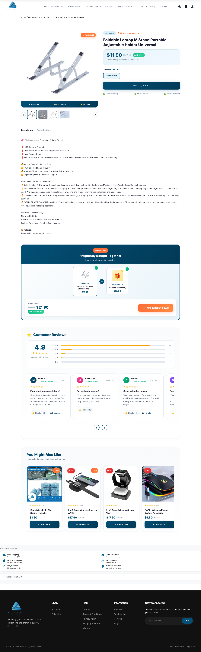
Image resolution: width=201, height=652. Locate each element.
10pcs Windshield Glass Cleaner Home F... (41, 511)
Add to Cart (44, 524)
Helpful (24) (39, 413)
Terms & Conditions (92, 614)
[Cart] (186, 6)
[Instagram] (9, 625)
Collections (57, 614)
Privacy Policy (89, 618)
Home (23, 17)
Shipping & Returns (92, 623)
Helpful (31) (131, 413)
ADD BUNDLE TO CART (155, 307)
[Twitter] (17, 625)
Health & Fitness (93, 6)
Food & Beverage (147, 6)
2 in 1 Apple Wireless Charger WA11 (120, 511)
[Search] (179, 6)
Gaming (164, 6)
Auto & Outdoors (126, 6)
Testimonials (120, 614)
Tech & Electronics (53, 6)
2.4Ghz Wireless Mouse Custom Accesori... (156, 511)
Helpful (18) (85, 410)
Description (27, 130)
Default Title (111, 75)
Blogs (117, 623)
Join (187, 620)
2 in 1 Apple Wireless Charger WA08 (82, 511)
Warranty (87, 628)
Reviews (118, 618)
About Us (118, 609)
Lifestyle (109, 6)
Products (56, 609)
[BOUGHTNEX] (13, 6)
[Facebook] (13, 625)
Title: (111, 69)
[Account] (192, 6)
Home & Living (74, 6)
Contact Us (88, 609)
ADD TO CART (141, 85)
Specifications (44, 130)
